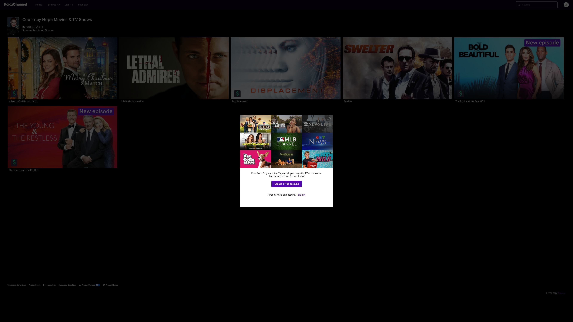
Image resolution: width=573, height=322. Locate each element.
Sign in (301, 195)
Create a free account (286, 184)
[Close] (329, 118)
